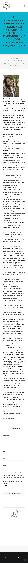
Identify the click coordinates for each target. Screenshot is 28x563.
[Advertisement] (14, 531)
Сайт (4, 465)
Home (11, 58)
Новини (14, 48)
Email (5, 458)
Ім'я (4, 451)
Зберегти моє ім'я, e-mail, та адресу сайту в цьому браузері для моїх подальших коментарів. (14, 475)
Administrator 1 (14, 49)
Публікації (19, 48)
